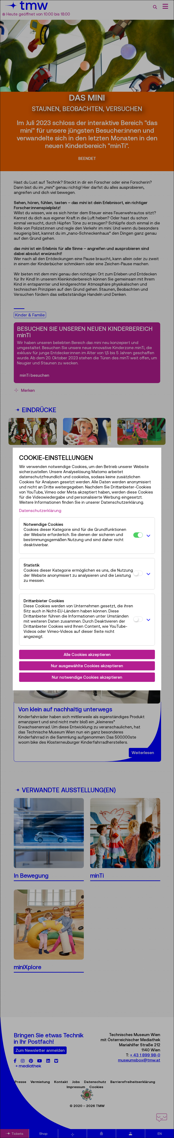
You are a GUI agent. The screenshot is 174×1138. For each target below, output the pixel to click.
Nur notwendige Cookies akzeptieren (87, 677)
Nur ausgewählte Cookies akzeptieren (87, 665)
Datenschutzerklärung (40, 510)
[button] (147, 535)
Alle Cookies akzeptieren (87, 654)
